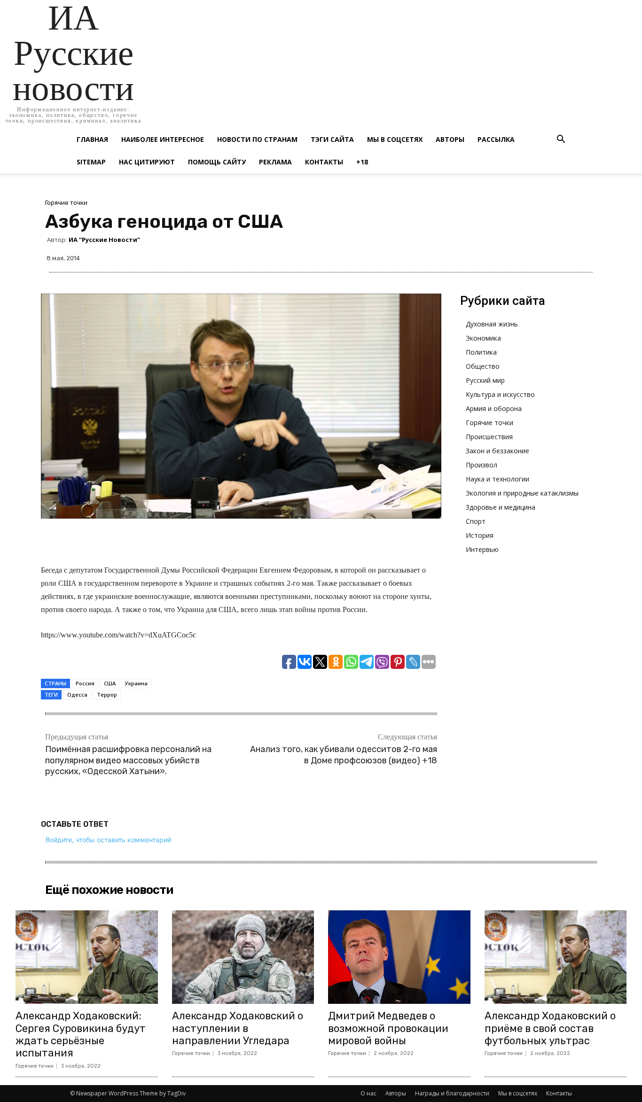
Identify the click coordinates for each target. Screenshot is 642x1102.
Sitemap (91, 161)
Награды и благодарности (452, 1093)
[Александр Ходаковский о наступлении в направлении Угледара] (243, 957)
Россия (85, 683)
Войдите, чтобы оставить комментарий (108, 840)
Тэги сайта (332, 139)
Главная (92, 139)
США (110, 683)
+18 (362, 161)
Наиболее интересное (162, 139)
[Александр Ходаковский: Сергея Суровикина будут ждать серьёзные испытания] (87, 957)
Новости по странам (257, 139)
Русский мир (485, 380)
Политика (481, 352)
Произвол (481, 464)
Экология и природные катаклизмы (522, 493)
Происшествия (489, 436)
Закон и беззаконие (497, 450)
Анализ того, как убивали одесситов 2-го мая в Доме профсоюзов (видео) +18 (343, 754)
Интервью (482, 549)
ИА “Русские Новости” (104, 240)
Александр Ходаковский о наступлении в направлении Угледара (237, 1028)
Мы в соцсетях (395, 139)
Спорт (475, 521)
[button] (560, 140)
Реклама (275, 161)
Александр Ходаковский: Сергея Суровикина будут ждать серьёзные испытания (81, 1034)
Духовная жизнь (492, 323)
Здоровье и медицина (500, 507)
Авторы (450, 139)
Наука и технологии (497, 478)
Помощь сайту (217, 161)
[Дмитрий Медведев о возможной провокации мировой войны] (399, 957)
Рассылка (496, 139)
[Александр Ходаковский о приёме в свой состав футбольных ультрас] (556, 957)
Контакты (324, 161)
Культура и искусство (500, 394)
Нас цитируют (147, 161)
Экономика (483, 338)
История (479, 535)
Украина (136, 683)
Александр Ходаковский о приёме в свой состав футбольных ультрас (550, 1028)
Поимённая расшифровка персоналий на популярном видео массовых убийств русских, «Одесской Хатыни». (128, 760)
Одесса (77, 694)
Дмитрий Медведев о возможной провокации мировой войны (388, 1028)
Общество (483, 366)
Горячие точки (66, 203)
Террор (107, 694)
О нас (368, 1093)
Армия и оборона (494, 408)
